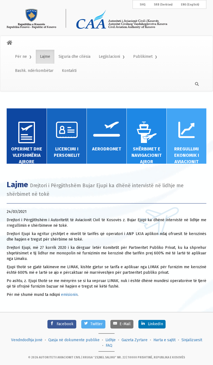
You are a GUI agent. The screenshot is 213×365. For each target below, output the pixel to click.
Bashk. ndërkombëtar (34, 70)
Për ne (21, 56)
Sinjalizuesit (191, 340)
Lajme (45, 56)
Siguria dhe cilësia (74, 56)
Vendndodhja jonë (26, 340)
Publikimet (143, 56)
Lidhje (110, 340)
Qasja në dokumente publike (74, 340)
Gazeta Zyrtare (134, 340)
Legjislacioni (109, 56)
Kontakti (69, 70)
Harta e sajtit (164, 340)
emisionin (69, 294)
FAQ (109, 345)
